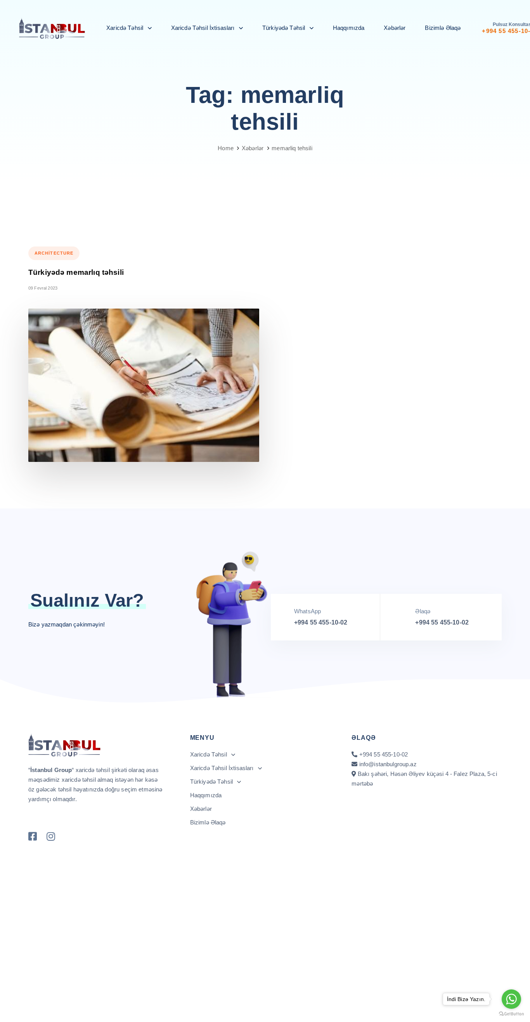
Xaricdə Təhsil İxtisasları (203, 27)
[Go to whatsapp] (511, 999)
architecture (54, 253)
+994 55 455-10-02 (321, 622)
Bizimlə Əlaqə (443, 27)
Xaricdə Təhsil (124, 27)
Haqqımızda (349, 27)
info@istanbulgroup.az (388, 764)
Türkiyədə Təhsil (283, 27)
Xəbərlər (394, 27)
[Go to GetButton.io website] (511, 1014)
